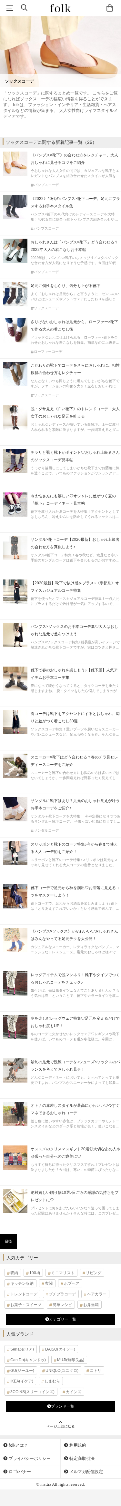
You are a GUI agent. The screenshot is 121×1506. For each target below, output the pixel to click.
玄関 (49, 1283)
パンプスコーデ (46, 185)
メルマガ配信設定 (85, 1471)
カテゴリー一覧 (62, 1319)
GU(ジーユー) (22, 1370)
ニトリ (95, 1370)
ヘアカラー (96, 1294)
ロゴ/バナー (19, 1471)
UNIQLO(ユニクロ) (61, 1370)
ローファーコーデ (48, 351)
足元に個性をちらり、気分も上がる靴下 (65, 285)
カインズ (73, 1392)
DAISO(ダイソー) (60, 1349)
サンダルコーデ (46, 830)
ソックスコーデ (46, 308)
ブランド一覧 (62, 1406)
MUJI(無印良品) (70, 1360)
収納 (14, 1273)
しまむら (52, 1381)
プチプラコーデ (62, 1294)
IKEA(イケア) (21, 1381)
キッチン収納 (22, 1283)
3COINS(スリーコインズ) (32, 1392)
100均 (34, 1273)
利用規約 (77, 1445)
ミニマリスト (63, 1273)
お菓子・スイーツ (25, 1305)
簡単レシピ (62, 1305)
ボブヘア (71, 1283)
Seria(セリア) (22, 1349)
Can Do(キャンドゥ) (28, 1360)
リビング (93, 1273)
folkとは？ (17, 1445)
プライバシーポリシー (29, 1458)
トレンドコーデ (23, 1294)
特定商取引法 (81, 1458)
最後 (8, 1241)
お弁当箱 (91, 1305)
